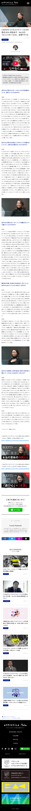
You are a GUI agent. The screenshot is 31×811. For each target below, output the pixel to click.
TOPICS (15, 743)
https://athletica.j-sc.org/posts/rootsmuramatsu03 (15, 468)
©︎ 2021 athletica (15, 808)
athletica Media (6, 717)
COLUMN (15, 735)
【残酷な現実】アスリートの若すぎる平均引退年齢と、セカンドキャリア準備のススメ (15, 702)
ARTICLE (15, 739)
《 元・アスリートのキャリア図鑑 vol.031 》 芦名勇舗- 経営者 (15, 570)
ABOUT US (7, 753)
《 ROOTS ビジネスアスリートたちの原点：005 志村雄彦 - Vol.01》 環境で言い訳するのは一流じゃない (15, 675)
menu (28, 3)
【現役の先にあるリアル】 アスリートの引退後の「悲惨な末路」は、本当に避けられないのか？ (15, 623)
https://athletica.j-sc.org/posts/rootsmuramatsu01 (15, 440)
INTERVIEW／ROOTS (15, 732)
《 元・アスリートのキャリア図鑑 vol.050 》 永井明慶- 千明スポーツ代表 (15, 649)
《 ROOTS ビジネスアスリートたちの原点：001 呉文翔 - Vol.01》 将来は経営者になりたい (15, 596)
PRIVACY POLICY (22, 753)
